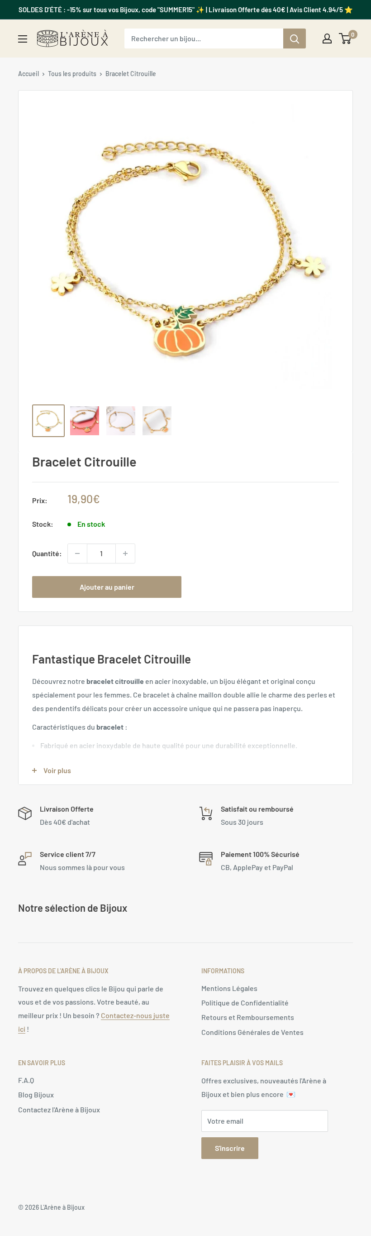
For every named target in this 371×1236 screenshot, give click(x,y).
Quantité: (47, 553)
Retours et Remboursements (247, 1017)
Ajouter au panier (107, 586)
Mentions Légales (229, 988)
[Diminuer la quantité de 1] (77, 553)
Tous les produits (72, 73)
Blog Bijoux (36, 1094)
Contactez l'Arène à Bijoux (59, 1109)
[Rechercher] (294, 38)
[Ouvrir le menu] (22, 39)
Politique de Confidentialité (245, 1002)
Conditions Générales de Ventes (252, 1032)
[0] (345, 38)
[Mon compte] (327, 38)
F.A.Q (26, 1080)
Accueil (28, 73)
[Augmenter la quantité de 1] (125, 553)
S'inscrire (230, 1148)
